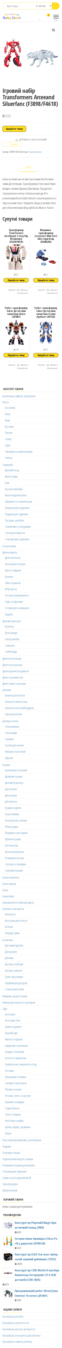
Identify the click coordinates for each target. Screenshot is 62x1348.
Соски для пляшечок (15, 533)
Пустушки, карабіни (14, 520)
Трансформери (35, 151)
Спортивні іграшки (14, 870)
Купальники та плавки (15, 1077)
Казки (5, 890)
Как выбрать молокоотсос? (15, 1323)
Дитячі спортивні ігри (12, 677)
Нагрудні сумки (12, 933)
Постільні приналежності (17, 595)
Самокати (9, 645)
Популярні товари (11, 1153)
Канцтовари (8, 896)
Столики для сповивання (17, 608)
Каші (7, 483)
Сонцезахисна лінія (14, 989)
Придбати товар (14, 128)
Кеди (7, 420)
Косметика (7, 940)
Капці (7, 414)
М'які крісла (11, 589)
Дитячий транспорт (11, 621)
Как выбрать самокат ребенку (17, 1342)
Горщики (9, 739)
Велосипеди (11, 633)
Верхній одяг (11, 1033)
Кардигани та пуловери (16, 1046)
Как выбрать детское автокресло (18, 1329)
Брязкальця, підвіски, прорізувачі (19, 396)
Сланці (8, 439)
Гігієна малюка (12, 726)
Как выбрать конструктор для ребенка (21, 1335)
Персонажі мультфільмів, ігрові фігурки (21, 1140)
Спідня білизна (12, 1108)
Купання (9, 577)
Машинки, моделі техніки (14, 996)
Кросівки (9, 426)
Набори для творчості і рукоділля (18, 1002)
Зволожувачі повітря (15, 564)
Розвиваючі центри (14, 858)
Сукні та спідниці (13, 1114)
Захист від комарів (14, 977)
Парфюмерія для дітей (16, 983)
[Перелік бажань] (39, 17)
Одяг (4, 1009)
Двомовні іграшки (13, 776)
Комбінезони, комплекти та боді (21, 1064)
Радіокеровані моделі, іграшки (17, 1159)
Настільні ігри (11, 845)
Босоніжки (10, 408)
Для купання (11, 795)
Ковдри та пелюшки (14, 1052)
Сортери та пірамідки (15, 864)
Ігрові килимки (12, 814)
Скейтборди (11, 652)
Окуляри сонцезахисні (16, 1083)
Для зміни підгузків (14, 945)
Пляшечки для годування (17, 508)
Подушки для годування (16, 514)
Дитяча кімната (9, 552)
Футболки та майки (14, 1121)
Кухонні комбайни (13, 489)
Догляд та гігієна (10, 721)
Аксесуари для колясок (16, 920)
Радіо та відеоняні (14, 602)
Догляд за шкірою (13, 970)
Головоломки (9, 546)
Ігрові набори (9, 884)
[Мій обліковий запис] (42, 17)
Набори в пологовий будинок (19, 708)
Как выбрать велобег (13, 1316)
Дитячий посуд (12, 470)
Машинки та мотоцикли (16, 833)
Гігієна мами (11, 733)
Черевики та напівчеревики (18, 452)
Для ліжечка (11, 801)
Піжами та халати (13, 1089)
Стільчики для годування (17, 539)
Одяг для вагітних (13, 714)
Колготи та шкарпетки (15, 1058)
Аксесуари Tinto (12, 1020)
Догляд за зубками (14, 964)
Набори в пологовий (15, 752)
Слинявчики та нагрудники (18, 526)
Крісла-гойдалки (13, 570)
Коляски (9, 927)
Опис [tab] (28, 167)
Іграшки (6, 765)
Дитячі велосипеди (11, 658)
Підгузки (9, 758)
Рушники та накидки (14, 1102)
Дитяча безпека (13, 558)
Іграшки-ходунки (13, 808)
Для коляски (11, 789)
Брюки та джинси (13, 1027)
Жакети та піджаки (13, 1039)
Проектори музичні (14, 852)
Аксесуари (10, 1014)
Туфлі (7, 445)
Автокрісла (10, 914)
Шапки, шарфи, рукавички (17, 1127)
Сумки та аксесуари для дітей (16, 1178)
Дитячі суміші (11, 476)
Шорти (8, 1133)
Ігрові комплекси (10, 877)
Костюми (9, 1071)
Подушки (6, 1146)
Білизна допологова (15, 695)
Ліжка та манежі (13, 583)
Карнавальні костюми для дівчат (18, 902)
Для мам (6, 690)
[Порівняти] (36, 17)
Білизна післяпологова (16, 702)
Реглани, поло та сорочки (17, 1096)
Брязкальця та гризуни (16, 770)
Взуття (5, 402)
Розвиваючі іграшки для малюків (18, 1165)
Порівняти (11, 290)
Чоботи (8, 458)
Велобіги (9, 626)
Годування (7, 465)
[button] (54, 30)
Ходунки (9, 614)
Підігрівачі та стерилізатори (18, 501)
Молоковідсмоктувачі (15, 495)
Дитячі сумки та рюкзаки (14, 684)
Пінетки (8, 433)
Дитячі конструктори (12, 665)
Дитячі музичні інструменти (15, 671)
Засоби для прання (14, 745)
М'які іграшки (11, 827)
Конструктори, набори (16, 820)
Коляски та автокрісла (13, 909)
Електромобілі (12, 639)
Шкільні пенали (9, 1190)
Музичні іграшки (13, 839)
